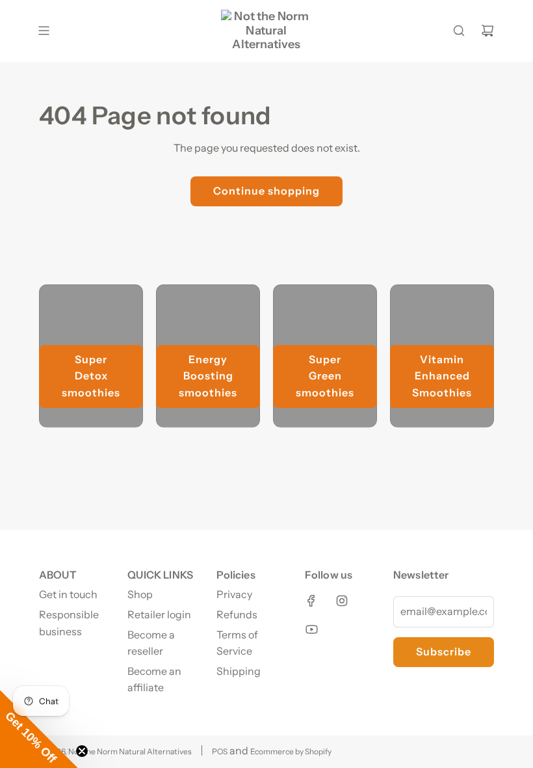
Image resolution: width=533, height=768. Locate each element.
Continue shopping (266, 190)
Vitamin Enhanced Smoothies (442, 376)
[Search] (459, 30)
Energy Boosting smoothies (208, 376)
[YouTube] (311, 629)
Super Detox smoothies (91, 376)
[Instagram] (342, 600)
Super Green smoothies (325, 376)
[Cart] (487, 30)
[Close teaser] (81, 751)
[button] (39, 729)
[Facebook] (311, 600)
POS (220, 751)
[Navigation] (43, 30)
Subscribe (443, 651)
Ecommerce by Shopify (291, 751)
